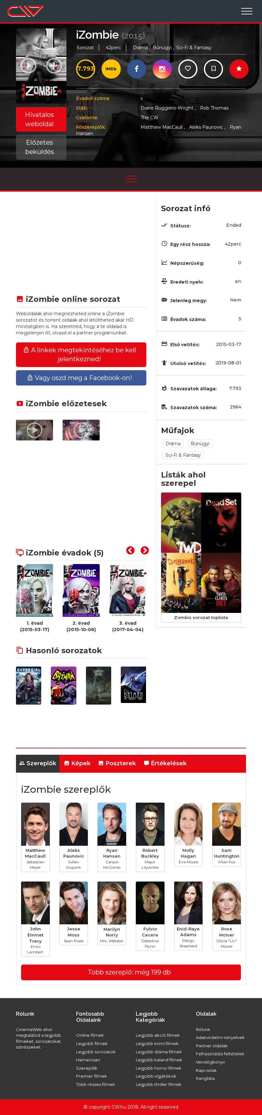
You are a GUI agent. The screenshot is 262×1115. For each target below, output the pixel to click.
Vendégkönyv (210, 1062)
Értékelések (168, 763)
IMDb (111, 68)
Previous (129, 553)
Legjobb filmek (92, 1043)
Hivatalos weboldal (39, 119)
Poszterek (120, 763)
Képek (80, 763)
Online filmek (90, 1035)
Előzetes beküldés (39, 147)
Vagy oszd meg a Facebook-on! (82, 378)
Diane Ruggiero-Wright (168, 108)
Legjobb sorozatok (96, 1051)
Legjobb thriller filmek (158, 1084)
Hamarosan (88, 1059)
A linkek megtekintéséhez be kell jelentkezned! (82, 354)
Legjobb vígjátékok (156, 1076)
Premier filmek (91, 1076)
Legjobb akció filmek (158, 1035)
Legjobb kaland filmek (159, 1059)
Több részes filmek (95, 1084)
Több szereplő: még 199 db (129, 972)
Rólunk (203, 1029)
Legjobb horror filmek (158, 1068)
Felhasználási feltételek (220, 1053)
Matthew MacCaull (163, 127)
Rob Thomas (214, 108)
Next (143, 553)
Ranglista (205, 1078)
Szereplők (40, 763)
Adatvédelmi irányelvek (220, 1037)
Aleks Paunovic (207, 127)
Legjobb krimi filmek (157, 1043)
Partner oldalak (212, 1045)
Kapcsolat (206, 1070)
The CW (149, 117)
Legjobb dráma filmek (159, 1051)
